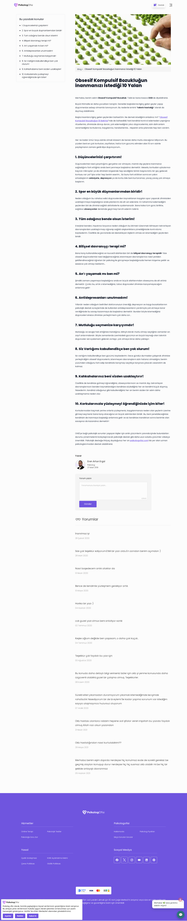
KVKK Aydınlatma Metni (57, 858)
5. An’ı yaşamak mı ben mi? (35, 45)
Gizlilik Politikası (54, 863)
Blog (79, 69)
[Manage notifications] (180, 900)
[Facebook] (117, 860)
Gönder (88, 504)
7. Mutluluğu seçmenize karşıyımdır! (39, 55)
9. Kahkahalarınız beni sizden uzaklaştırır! (41, 69)
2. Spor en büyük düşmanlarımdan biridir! (42, 30)
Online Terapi (27, 831)
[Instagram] (132, 860)
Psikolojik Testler (54, 831)
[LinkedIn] (146, 860)
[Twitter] (124, 860)
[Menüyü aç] (171, 5)
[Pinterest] (154, 860)
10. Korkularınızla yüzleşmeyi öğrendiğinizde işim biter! (35, 76)
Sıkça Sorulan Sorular (123, 837)
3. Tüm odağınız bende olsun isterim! (40, 35)
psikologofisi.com (139, 440)
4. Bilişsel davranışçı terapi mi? (36, 40)
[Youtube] (139, 860)
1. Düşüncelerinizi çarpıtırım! (35, 25)
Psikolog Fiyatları (147, 831)
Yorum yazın (85, 478)
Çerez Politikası (28, 863)
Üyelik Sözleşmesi (29, 858)
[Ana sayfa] (23, 5)
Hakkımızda (119, 831)
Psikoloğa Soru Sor (29, 837)
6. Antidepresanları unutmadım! (37, 50)
